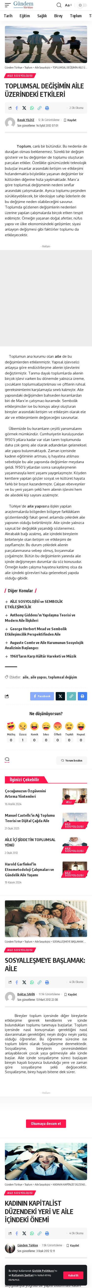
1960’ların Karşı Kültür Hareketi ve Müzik (43, 656)
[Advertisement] (46, 298)
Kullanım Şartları (23, 1275)
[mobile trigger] (9, 5)
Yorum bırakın (74, 760)
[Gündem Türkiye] (23, 5)
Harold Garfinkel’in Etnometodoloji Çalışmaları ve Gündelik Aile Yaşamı (29, 869)
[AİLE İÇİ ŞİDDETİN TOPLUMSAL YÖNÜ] (75, 844)
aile (25, 677)
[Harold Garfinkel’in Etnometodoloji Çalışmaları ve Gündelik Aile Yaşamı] (75, 869)
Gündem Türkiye (27, 1245)
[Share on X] (24, 108)
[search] (59, 5)
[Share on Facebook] (16, 108)
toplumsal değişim (62, 677)
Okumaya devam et (46, 1123)
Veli (68, 802)
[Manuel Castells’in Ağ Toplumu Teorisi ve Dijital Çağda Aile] (75, 820)
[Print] (47, 108)
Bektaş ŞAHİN (26, 994)
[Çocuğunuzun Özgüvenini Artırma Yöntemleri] (75, 795)
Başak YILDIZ (25, 120)
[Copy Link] (39, 108)
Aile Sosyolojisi (20, 75)
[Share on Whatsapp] (31, 108)
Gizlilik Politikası (43, 1270)
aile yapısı (38, 677)
